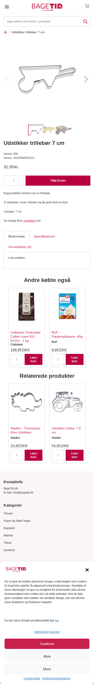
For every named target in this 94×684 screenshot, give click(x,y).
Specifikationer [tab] (44, 236)
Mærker (8, 535)
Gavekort (9, 550)
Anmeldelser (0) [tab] (19, 247)
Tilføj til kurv (58, 180)
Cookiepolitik (32, 678)
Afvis (47, 656)
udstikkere (29, 220)
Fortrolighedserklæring (56, 678)
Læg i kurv (33, 359)
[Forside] (5, 32)
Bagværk (9, 528)
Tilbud (7, 542)
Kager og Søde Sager (17, 520)
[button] (87, 570)
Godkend (47, 644)
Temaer (8, 513)
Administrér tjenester (47, 632)
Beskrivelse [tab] (16, 236)
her (57, 620)
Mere (47, 669)
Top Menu (7, 7)
